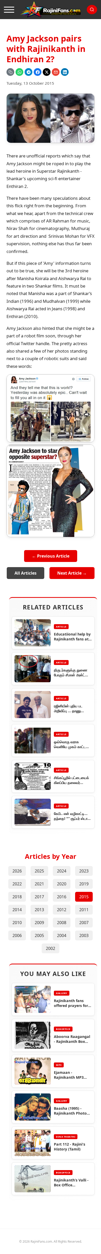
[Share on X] (47, 72)
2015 (84, 897)
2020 (61, 884)
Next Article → (72, 573)
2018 (17, 897)
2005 (39, 935)
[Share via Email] (56, 72)
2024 (61, 871)
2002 (50, 948)
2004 (61, 935)
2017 (39, 897)
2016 (61, 897)
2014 (17, 909)
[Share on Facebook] (37, 72)
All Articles (26, 573)
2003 (84, 935)
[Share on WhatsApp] (19, 72)
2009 (39, 922)
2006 (17, 935)
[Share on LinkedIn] (65, 72)
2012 (61, 909)
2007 (84, 922)
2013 (39, 909)
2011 (84, 909)
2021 (39, 884)
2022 (17, 884)
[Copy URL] (10, 72)
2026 (17, 871)
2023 (84, 871)
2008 (61, 922)
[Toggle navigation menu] (9, 9)
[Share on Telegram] (28, 72)
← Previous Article (50, 556)
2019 (84, 884)
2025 (39, 871)
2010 (17, 922)
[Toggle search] (92, 9)
